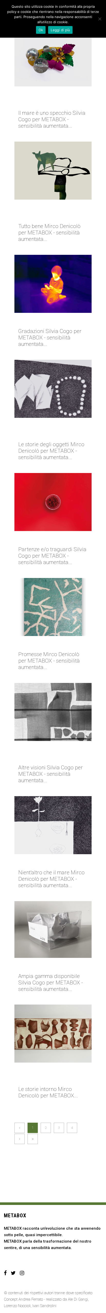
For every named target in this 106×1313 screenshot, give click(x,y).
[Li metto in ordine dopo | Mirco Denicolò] (53, 389)
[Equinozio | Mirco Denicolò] (53, 607)
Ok (41, 30)
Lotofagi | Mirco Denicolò (50, 863)
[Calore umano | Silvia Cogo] (53, 284)
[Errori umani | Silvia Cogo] (53, 929)
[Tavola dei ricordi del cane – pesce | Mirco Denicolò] (53, 1034)
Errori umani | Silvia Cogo (50, 966)
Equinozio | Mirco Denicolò (51, 644)
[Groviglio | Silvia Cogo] (53, 502)
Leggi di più (60, 30)
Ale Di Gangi (78, 1299)
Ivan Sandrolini (44, 1305)
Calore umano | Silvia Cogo (52, 321)
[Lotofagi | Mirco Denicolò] (53, 825)
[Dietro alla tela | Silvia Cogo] (53, 712)
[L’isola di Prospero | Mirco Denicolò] (53, 171)
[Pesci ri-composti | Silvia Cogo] (53, 57)
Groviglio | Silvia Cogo (47, 539)
